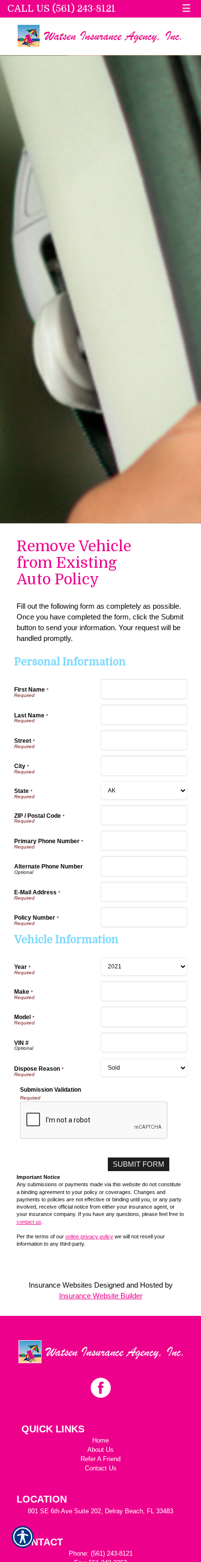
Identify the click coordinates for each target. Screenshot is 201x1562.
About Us (100, 1449)
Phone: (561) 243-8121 (101, 1553)
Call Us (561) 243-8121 (61, 8)
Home (100, 1440)
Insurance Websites (60, 1285)
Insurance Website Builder (100, 1296)
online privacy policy (89, 1236)
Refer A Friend (100, 1459)
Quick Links (52, 1429)
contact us (29, 1222)
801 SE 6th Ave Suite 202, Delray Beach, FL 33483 (100, 1511)
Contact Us (101, 1468)
